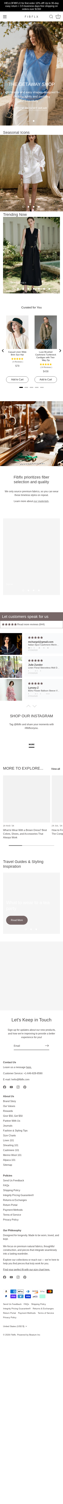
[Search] (51, 17)
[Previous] (3, 351)
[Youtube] (11, 1087)
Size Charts (9, 1135)
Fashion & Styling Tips (15, 1130)
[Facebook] (4, 1087)
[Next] (60, 351)
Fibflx (13, 1335)
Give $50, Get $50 (13, 1116)
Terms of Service (12, 1214)
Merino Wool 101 (12, 1155)
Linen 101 (8, 1140)
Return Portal (10, 1205)
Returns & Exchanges (15, 1200)
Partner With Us (11, 1121)
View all (55, 769)
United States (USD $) (13, 1326)
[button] (28, 120)
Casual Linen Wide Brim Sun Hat (17, 353)
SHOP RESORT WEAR (31, 108)
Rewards (8, 1111)
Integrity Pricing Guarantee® (18, 1195)
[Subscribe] (46, 1045)
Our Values (9, 1106)
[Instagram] (18, 1087)
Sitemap (7, 1165)
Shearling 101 (10, 1145)
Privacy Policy (11, 1219)
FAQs (6, 1185)
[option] (31, 73)
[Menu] (5, 16)
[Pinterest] (24, 1087)
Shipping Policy (11, 1190)
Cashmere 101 (11, 1150)
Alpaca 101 (9, 1160)
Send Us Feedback (13, 1180)
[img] (9, 624)
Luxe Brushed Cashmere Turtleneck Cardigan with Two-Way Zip (45, 356)
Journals (7, 1125)
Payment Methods (13, 1210)
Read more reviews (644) (31, 624)
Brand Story (9, 1101)
